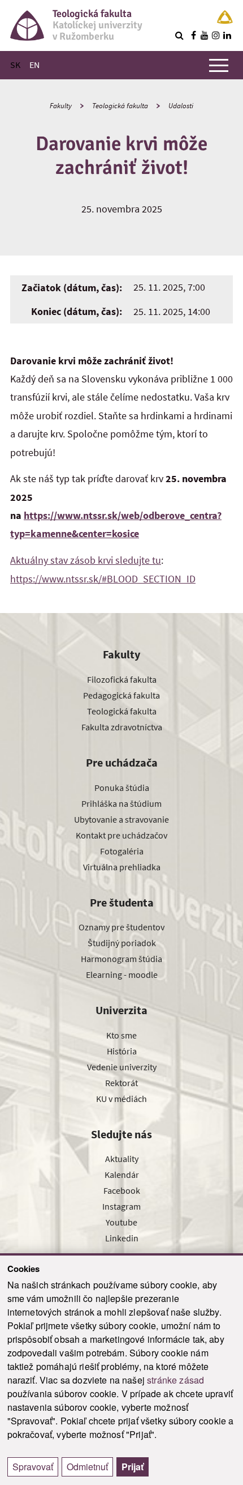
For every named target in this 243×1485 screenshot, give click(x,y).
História (122, 1051)
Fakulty (61, 105)
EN (34, 64)
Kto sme (121, 1035)
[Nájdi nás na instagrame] (216, 35)
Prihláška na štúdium (121, 803)
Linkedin (121, 1238)
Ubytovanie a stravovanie (121, 819)
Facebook (121, 1190)
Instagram (121, 1206)
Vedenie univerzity (122, 1067)
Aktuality (121, 1158)
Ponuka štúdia (121, 787)
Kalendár (122, 1174)
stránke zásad (175, 1379)
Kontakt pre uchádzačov (121, 835)
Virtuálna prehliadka (121, 867)
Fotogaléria (122, 851)
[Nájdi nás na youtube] (204, 35)
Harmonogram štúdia (121, 958)
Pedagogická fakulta (121, 695)
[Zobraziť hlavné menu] (219, 65)
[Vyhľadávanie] (179, 35)
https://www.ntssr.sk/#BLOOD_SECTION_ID (103, 578)
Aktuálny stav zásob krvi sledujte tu (85, 560)
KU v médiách (121, 1098)
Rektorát (121, 1082)
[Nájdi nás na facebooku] (193, 35)
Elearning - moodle (122, 974)
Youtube (121, 1222)
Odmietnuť (87, 1466)
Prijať (133, 1466)
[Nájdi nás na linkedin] (227, 35)
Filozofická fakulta (122, 679)
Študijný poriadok (122, 942)
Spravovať (32, 1466)
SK (15, 64)
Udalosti (180, 105)
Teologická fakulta (120, 105)
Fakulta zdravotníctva (121, 727)
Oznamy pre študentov (121, 927)
